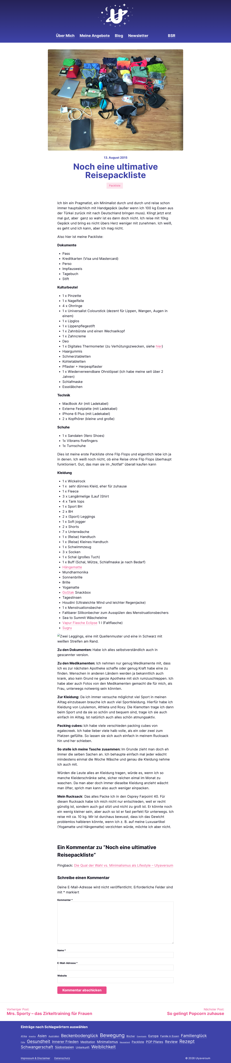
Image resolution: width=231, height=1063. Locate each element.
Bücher (130, 1036)
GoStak (68, 592)
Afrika (24, 1036)
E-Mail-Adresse (67, 963)
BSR (171, 35)
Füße (23, 1042)
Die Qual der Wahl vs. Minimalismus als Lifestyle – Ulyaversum (123, 865)
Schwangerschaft (37, 1047)
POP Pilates (154, 1042)
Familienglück (194, 1036)
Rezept (187, 1041)
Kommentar (65, 899)
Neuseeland (125, 1042)
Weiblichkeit (103, 1047)
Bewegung (112, 1035)
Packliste (114, 185)
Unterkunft (82, 1047)
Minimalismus (107, 1042)
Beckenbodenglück (79, 1035)
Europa (153, 1036)
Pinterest (161, 35)
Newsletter (138, 35)
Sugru (67, 628)
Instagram (155, 35)
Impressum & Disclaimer (35, 1058)
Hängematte (72, 567)
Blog (119, 35)
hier (159, 346)
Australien (54, 1036)
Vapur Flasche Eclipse (79, 623)
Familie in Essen (169, 1036)
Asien (42, 1036)
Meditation (87, 1042)
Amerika (32, 1037)
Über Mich (65, 35)
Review (171, 1042)
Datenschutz (62, 1058)
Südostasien (64, 1047)
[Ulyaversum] (115, 15)
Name (61, 950)
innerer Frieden (65, 1042)
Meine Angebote (95, 35)
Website (62, 975)
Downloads (141, 1037)
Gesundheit (38, 1041)
